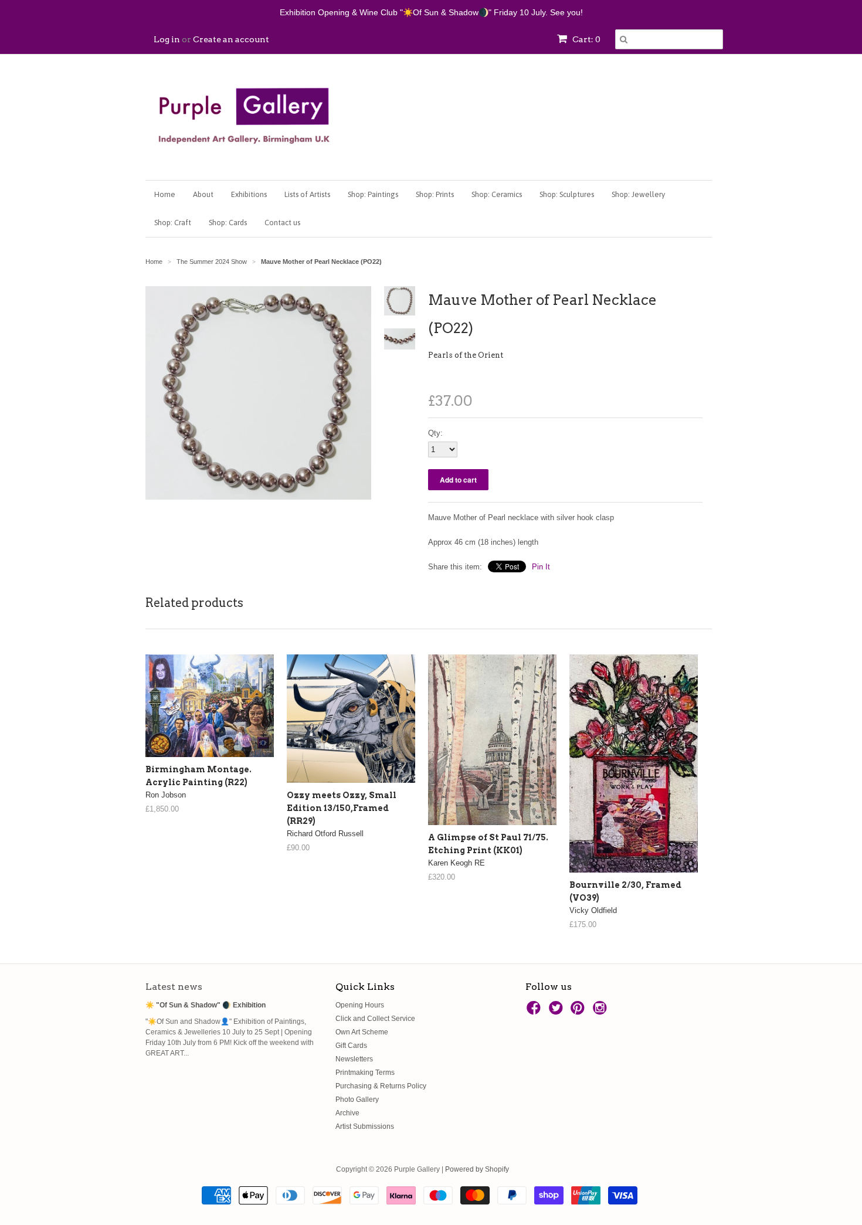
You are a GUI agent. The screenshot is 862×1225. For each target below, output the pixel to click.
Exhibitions (249, 194)
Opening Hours (359, 1005)
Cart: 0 (585, 39)
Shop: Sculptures (566, 194)
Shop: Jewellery (638, 194)
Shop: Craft (172, 222)
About (203, 194)
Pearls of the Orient (465, 355)
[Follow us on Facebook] (535, 1011)
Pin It (541, 566)
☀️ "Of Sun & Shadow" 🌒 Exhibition (205, 1005)
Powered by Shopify (477, 1169)
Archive (347, 1113)
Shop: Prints (435, 194)
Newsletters (354, 1059)
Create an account (231, 39)
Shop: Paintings (373, 194)
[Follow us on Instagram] (601, 1011)
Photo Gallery (357, 1099)
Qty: (435, 433)
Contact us (282, 222)
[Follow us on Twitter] (557, 1011)
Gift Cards (351, 1045)
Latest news (173, 986)
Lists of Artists (307, 194)
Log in (167, 39)
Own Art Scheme (361, 1032)
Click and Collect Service (375, 1018)
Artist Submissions (364, 1126)
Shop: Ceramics (496, 194)
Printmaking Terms (365, 1072)
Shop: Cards (228, 222)
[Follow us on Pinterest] (579, 1011)
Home (164, 194)
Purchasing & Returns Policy (380, 1086)
